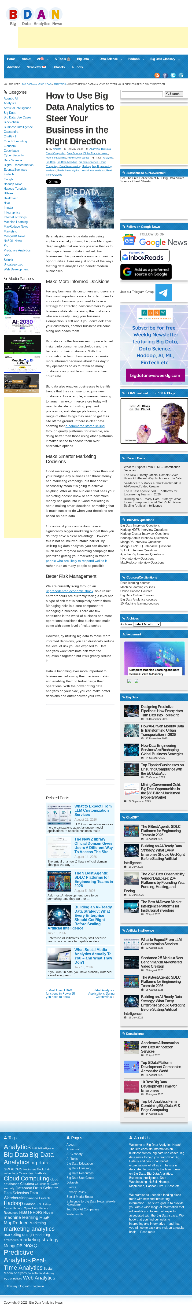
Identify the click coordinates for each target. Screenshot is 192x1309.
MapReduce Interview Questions (142, 562)
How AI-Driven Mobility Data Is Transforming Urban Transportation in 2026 (162, 730)
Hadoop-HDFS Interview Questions (144, 529)
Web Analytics (39, 1278)
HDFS (37, 1212)
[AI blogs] (154, 443)
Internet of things (15, 217)
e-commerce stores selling (85, 426)
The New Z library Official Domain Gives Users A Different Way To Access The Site (93, 845)
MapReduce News (16, 226)
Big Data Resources (80, 1173)
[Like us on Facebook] (165, 75)
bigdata (57, 148)
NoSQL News (13, 241)
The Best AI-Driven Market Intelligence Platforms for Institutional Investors (161, 906)
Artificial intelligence (43, 1148)
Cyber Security (14, 155)
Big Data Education (79, 1163)
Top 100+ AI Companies (82, 1209)
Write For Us (75, 1214)
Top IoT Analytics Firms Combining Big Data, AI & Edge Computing (160, 1105)
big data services (88, 162)
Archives (126, 624)
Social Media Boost (79, 1196)
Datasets (58, 67)
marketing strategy (39, 1239)
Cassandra (11, 131)
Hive (7, 203)
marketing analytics (29, 1228)
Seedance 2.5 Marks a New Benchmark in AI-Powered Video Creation (152, 485)
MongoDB (13, 1245)
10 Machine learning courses (139, 603)
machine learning (21, 1217)
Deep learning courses (135, 583)
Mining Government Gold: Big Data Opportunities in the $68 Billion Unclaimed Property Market (161, 791)
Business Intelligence (18, 127)
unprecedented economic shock (69, 591)
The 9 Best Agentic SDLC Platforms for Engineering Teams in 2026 (93, 879)
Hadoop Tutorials (15, 188)
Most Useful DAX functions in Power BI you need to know (60, 994)
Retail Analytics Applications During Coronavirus (101, 994)
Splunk (8, 260)
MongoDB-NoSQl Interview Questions (145, 546)
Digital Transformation (95, 153)
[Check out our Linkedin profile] (181, 75)
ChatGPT (10, 136)
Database (23, 1188)
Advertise (13, 67)
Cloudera (10, 146)
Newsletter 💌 (36, 67)
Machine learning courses (137, 587)
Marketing (10, 231)
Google (8, 179)
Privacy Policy (76, 1192)
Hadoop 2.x (32, 1204)
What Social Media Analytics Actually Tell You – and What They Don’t (93, 956)
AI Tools (77, 67)
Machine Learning (56, 157)
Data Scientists (16, 1193)
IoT (53, 1212)
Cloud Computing (55, 153)
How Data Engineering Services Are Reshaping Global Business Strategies (162, 750)
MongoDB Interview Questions (141, 542)
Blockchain (11, 122)
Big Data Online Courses (137, 595)
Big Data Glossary (161, 59)
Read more (147, 1232)
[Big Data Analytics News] (39, 25)
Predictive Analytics (78, 157)
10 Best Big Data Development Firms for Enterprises (159, 1086)
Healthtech (11, 198)
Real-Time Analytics (25, 1264)
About (26, 59)
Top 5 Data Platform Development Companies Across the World (161, 1067)
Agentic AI (11, 98)
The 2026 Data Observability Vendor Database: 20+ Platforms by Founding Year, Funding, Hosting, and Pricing (154, 882)
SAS (7, 255)
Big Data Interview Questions (140, 525)
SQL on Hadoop (13, 1278)
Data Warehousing (70, 166)
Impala (8, 207)
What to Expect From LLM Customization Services (93, 810)
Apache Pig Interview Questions (142, 554)
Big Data (81, 59)
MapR (95, 166)
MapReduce (16, 1222)
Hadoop (132, 59)
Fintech (9, 174)
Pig (6, 245)
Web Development (16, 269)
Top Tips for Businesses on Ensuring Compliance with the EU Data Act (162, 769)
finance (32, 1198)
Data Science (107, 59)
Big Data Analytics (67, 162)
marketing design (19, 1234)
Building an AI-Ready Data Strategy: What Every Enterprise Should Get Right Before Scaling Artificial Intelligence (80, 917)
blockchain (29, 1169)
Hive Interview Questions (137, 558)
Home (11, 59)
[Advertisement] (103, 37)
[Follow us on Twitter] (173, 75)
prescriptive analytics (93, 170)
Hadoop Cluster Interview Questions (144, 533)
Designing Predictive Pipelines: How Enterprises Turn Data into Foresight (162, 711)
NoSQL (31, 1245)
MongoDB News (15, 236)
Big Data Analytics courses (138, 599)
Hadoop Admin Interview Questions (144, 538)
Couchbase (11, 150)
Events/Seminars (15, 169)
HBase (8, 193)
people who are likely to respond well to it (76, 561)
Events (71, 1187)
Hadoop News (13, 184)
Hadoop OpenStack (25, 1208)
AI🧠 (39, 59)
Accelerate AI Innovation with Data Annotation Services (160, 1047)
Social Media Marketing (41, 1273)
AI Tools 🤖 (62, 59)
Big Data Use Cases (17, 117)
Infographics (12, 212)
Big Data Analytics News (37, 84)
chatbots (40, 1173)
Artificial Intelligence (17, 108)
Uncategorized (13, 264)
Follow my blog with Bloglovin (24, 1286)
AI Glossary (74, 1154)
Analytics (60, 84)
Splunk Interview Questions (139, 550)
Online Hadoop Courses (136, 591)
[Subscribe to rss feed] (157, 75)
